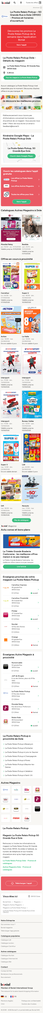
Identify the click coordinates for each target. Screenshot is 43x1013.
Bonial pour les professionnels (11, 974)
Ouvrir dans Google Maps (21, 156)
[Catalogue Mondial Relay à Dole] (37, 799)
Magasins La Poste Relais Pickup (14, 908)
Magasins (17, 902)
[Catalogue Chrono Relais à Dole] (5, 799)
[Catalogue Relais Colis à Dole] (5, 818)
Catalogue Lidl (6, 940)
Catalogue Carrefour (8, 946)
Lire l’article (21, 567)
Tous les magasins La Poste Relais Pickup (21, 78)
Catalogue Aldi (6, 962)
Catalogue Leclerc (7, 943)
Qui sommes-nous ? (8, 924)
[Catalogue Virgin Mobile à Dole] (27, 818)
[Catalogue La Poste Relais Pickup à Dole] (5, 790)
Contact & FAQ (6, 971)
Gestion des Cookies (29, 1004)
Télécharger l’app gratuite (10, 931)
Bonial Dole (7, 902)
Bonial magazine (6, 928)
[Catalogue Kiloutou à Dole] (16, 809)
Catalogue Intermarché (9, 959)
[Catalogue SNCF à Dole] (27, 790)
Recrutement (6, 977)
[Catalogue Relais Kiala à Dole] (37, 790)
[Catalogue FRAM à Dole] (16, 818)
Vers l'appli (21, 45)
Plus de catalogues (21, 520)
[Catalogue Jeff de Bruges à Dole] (27, 809)
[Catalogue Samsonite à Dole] (16, 799)
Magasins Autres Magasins (12, 905)
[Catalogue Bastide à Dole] (16, 790)
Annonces (36, 7)
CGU (2, 1004)
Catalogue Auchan (7, 955)
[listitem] (11, 234)
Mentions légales (7, 1001)
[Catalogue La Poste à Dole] (27, 799)
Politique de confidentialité (31, 1001)
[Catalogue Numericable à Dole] (37, 809)
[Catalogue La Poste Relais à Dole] (5, 809)
